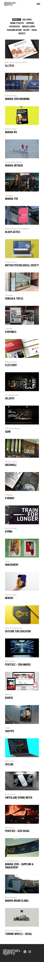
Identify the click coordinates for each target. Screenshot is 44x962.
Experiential (17, 162)
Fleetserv (11, 365)
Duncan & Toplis (14, 298)
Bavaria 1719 (11, 198)
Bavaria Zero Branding (17, 98)
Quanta (9, 697)
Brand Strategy (11, 95)
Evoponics (10, 331)
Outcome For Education (18, 631)
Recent (20, 228)
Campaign (9, 162)
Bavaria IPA (11, 132)
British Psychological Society (22, 265)
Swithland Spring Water (18, 797)
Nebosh (9, 598)
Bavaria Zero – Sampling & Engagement (19, 865)
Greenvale (11, 465)
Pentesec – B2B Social (17, 831)
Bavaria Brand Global (17, 900)
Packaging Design (11, 395)
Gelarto (9, 398)
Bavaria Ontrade (14, 165)
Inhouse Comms (21, 62)
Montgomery (11, 564)
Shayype (9, 731)
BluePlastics (12, 232)
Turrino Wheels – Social (18, 933)
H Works (9, 498)
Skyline (9, 764)
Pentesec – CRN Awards (18, 664)
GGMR (8, 431)
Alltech (9, 65)
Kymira (8, 531)
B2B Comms (10, 62)
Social (7, 561)
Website (26, 228)
